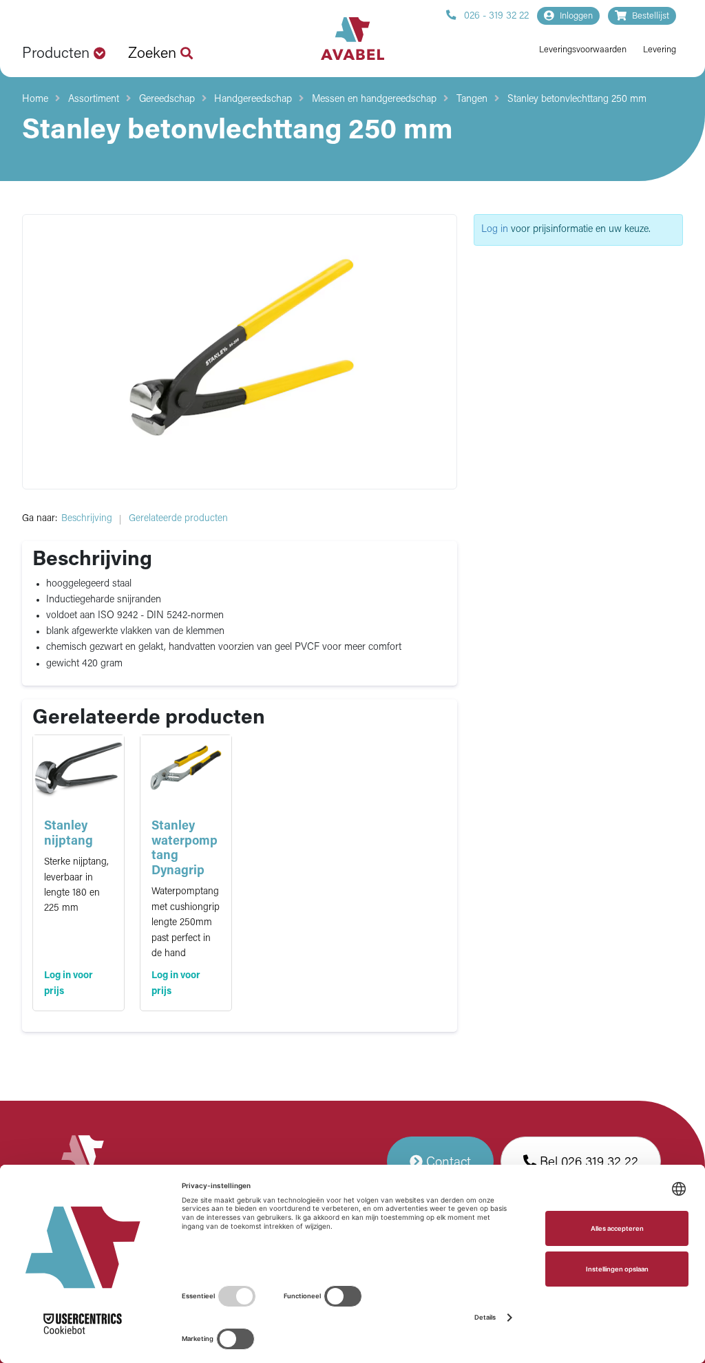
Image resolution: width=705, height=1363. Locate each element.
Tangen (471, 99)
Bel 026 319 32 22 (587, 1163)
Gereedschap (167, 99)
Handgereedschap (253, 99)
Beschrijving (86, 519)
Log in (494, 229)
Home (35, 99)
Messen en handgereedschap (374, 99)
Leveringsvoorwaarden (583, 49)
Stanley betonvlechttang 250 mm (576, 99)
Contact (447, 1163)
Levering (659, 49)
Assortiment (93, 99)
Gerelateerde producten (178, 519)
